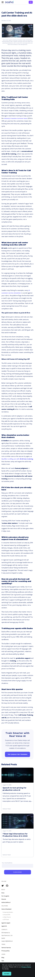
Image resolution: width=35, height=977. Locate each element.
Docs (2, 893)
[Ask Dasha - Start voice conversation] (31, 2)
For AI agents (5, 896)
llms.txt (3, 899)
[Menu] (2, 2)
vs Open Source (7, 917)
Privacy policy (5, 951)
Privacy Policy (26, 967)
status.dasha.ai (5, 902)
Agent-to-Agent (5, 923)
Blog (2, 957)
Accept (6, 973)
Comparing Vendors (8, 912)
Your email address (7, 863)
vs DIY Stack (6, 919)
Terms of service (6, 947)
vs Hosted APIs (6, 914)
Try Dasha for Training (17, 754)
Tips (2, 960)
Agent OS (4, 926)
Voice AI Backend (6, 909)
